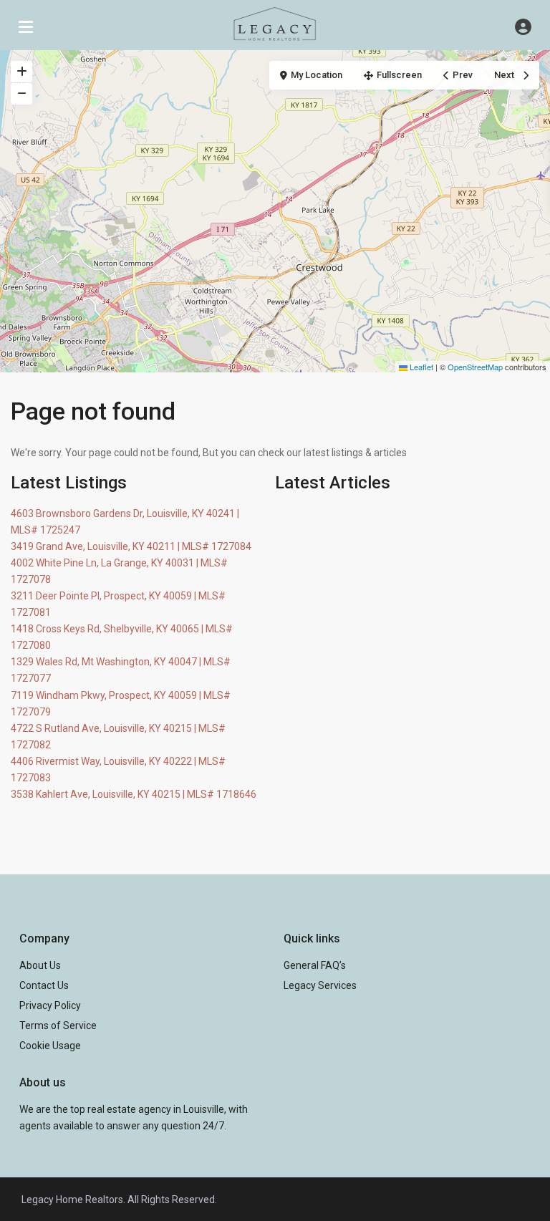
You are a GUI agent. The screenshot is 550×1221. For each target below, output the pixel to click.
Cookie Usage (50, 1045)
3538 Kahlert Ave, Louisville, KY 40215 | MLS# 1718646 (133, 794)
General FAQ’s (315, 965)
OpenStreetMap (475, 366)
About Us (40, 965)
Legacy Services (320, 985)
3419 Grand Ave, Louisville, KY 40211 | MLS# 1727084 (131, 546)
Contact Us (44, 985)
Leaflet (420, 366)
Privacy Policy (50, 1005)
